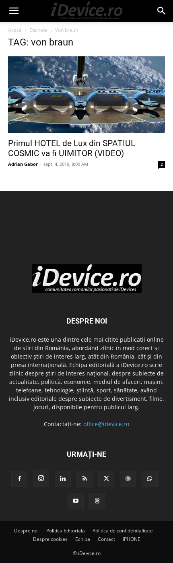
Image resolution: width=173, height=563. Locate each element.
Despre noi (26, 530)
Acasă (15, 30)
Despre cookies (50, 539)
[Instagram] (41, 478)
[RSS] (84, 479)
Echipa (82, 539)
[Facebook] (19, 479)
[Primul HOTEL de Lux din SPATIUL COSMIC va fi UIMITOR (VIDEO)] (86, 94)
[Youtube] (76, 501)
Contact (106, 539)
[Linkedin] (63, 479)
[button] (14, 11)
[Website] (128, 479)
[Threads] (97, 501)
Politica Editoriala (65, 530)
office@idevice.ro (106, 424)
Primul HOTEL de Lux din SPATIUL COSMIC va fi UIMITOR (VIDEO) (71, 148)
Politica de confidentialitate (123, 530)
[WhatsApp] (150, 479)
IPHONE (131, 539)
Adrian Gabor (23, 164)
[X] (106, 479)
